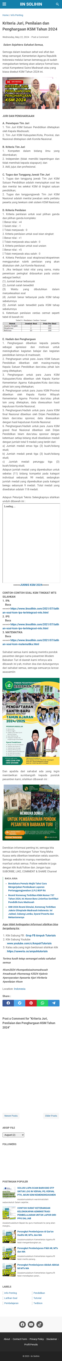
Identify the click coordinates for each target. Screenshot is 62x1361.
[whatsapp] (42, 1003)
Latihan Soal (10, 1298)
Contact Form (20, 1339)
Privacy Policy (37, 1339)
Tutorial (37, 1298)
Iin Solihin (31, 4)
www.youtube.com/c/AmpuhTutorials (29, 943)
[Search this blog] (58, 4)
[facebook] (8, 1003)
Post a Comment (40, 37)
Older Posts (51, 1115)
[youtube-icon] (31, 1324)
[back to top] (55, 1353)
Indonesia (19, 988)
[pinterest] (31, 1003)
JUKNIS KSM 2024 (31, 584)
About (7, 1339)
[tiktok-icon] (39, 1324)
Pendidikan (39, 1293)
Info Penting (10, 1293)
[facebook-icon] (22, 1324)
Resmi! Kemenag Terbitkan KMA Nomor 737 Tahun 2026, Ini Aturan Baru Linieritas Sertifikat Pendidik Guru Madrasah (33, 898)
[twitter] (19, 1003)
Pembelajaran (11, 1303)
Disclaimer (51, 1339)
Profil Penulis (31, 1344)
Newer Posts (11, 1115)
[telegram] (54, 1003)
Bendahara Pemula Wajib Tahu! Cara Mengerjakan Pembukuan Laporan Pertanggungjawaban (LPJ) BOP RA (27, 887)
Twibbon (38, 1303)
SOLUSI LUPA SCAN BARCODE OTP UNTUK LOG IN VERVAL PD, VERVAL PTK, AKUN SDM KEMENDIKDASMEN (36, 1191)
